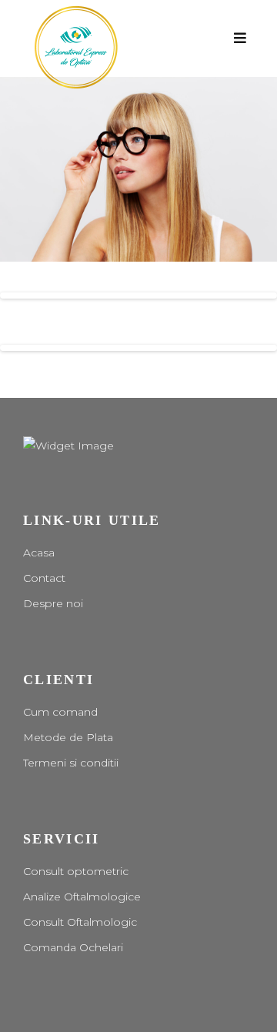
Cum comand (60, 712)
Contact (44, 578)
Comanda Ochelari (73, 947)
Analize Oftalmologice (82, 896)
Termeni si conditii (70, 763)
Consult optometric (75, 871)
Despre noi (53, 603)
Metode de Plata (68, 737)
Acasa (39, 552)
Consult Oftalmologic (80, 922)
